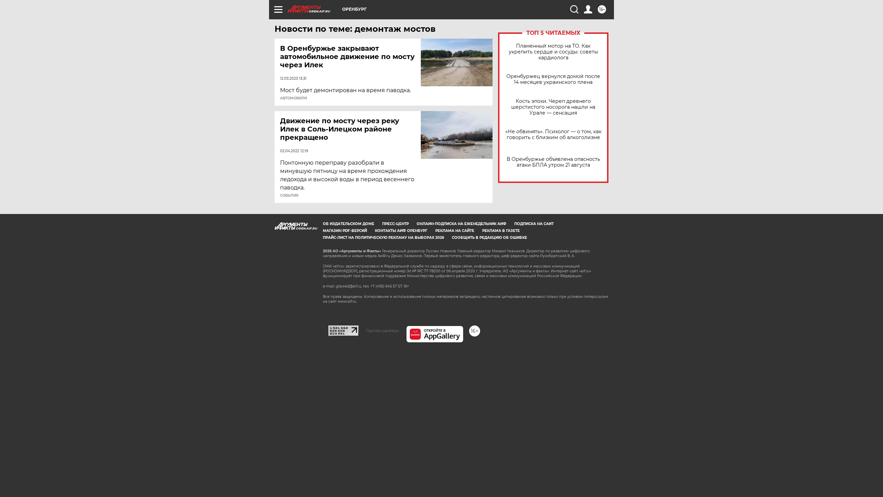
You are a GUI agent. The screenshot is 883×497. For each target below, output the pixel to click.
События (289, 195)
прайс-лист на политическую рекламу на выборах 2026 (383, 237)
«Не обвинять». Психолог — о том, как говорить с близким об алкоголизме (553, 134)
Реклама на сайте (454, 230)
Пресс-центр (395, 224)
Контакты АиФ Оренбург (401, 230)
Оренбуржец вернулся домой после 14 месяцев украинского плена (553, 79)
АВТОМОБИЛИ (293, 98)
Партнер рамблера (382, 331)
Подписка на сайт (534, 224)
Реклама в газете (501, 230)
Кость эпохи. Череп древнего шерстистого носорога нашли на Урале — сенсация (553, 107)
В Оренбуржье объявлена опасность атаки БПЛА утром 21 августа (553, 162)
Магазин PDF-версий (345, 230)
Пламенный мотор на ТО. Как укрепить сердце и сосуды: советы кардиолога (553, 52)
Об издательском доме (348, 224)
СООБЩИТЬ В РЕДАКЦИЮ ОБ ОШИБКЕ (489, 237)
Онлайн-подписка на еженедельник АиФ (461, 224)
